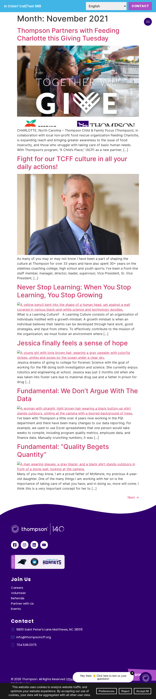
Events (16, 609)
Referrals (17, 598)
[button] (148, 22)
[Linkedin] (34, 545)
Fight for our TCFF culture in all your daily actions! (72, 162)
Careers (17, 588)
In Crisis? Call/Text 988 (22, 6)
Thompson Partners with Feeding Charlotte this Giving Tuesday (68, 34)
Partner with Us (22, 603)
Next (133, 497)
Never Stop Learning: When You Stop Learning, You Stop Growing (74, 291)
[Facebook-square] (15, 545)
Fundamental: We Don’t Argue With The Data (77, 394)
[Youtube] (44, 545)
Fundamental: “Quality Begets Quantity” (63, 450)
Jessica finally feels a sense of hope (72, 343)
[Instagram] (24, 545)
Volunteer (18, 593)
